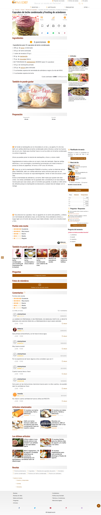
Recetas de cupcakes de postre (46, 471)
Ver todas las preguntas (82, 223)
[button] (14, 26)
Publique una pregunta (79, 225)
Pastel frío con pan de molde (81, 167)
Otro (85, 7)
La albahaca (73, 234)
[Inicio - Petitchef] (13, 9)
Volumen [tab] (76, 194)
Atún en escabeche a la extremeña (81, 173)
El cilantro (73, 241)
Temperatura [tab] (84, 194)
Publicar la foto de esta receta (39, 287)
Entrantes (19, 487)
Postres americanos (20, 471)
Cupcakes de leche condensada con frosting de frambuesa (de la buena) (17, 263)
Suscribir (78, 190)
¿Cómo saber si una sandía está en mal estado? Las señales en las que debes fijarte (31, 442)
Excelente (24, 229)
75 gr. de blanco (22, 59)
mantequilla (23, 56)
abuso (65, 323)
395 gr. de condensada (23, 48)
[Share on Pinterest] (64, 33)
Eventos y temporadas (23, 480)
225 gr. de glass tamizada (24, 67)
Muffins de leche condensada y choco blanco (29, 261)
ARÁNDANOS (31, 62)
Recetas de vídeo (17, 495)
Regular (24, 238)
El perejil (72, 237)
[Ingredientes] (2, 257)
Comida (19, 483)
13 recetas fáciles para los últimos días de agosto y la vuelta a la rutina (59, 441)
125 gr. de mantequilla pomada (24, 65)
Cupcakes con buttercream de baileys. (66, 260)
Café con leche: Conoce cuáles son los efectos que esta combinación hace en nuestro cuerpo (31, 424)
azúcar (23, 67)
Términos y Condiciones (58, 498)
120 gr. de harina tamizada (22, 51)
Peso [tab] (70, 194)
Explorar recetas (17, 478)
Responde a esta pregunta (73, 213)
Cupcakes (31, 471)
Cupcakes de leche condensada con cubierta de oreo (42, 262)
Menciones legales (57, 500)
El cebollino (73, 239)
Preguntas (69, 7)
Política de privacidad (58, 495)
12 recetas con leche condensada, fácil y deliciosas (31, 411)
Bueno (23, 234)
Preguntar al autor (40, 275)
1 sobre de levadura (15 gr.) (22, 53)
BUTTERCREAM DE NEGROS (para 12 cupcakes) (34, 62)
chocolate (23, 59)
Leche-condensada (20, 473)
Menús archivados (75, 182)
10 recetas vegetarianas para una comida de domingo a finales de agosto (59, 454)
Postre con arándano (55, 473)
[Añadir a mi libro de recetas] (42, 26)
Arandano (61, 471)
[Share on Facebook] (42, 33)
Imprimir (85, 182)
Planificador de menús (77, 158)
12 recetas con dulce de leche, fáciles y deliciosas (59, 411)
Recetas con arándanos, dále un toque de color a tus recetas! (58, 423)
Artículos (52, 7)
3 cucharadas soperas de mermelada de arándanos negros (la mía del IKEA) (38, 70)
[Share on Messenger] (47, 33)
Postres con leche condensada (37, 473)
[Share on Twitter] (59, 33)
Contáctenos (55, 493)
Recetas (35, 7)
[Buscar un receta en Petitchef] (79, 3)
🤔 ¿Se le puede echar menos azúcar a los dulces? (78, 212)
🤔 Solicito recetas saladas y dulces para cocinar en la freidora (77, 216)
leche (22, 48)
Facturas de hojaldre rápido (80, 178)
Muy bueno (25, 231)
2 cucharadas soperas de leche (24, 73)
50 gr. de (20, 56)
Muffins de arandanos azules (52, 260)
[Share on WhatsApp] (53, 33)
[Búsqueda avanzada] (82, 4)
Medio (23, 236)
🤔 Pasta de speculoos (74, 220)
